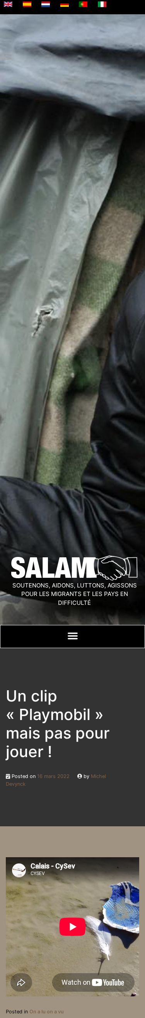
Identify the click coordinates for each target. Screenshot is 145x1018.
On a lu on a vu (46, 1012)
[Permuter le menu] (72, 635)
